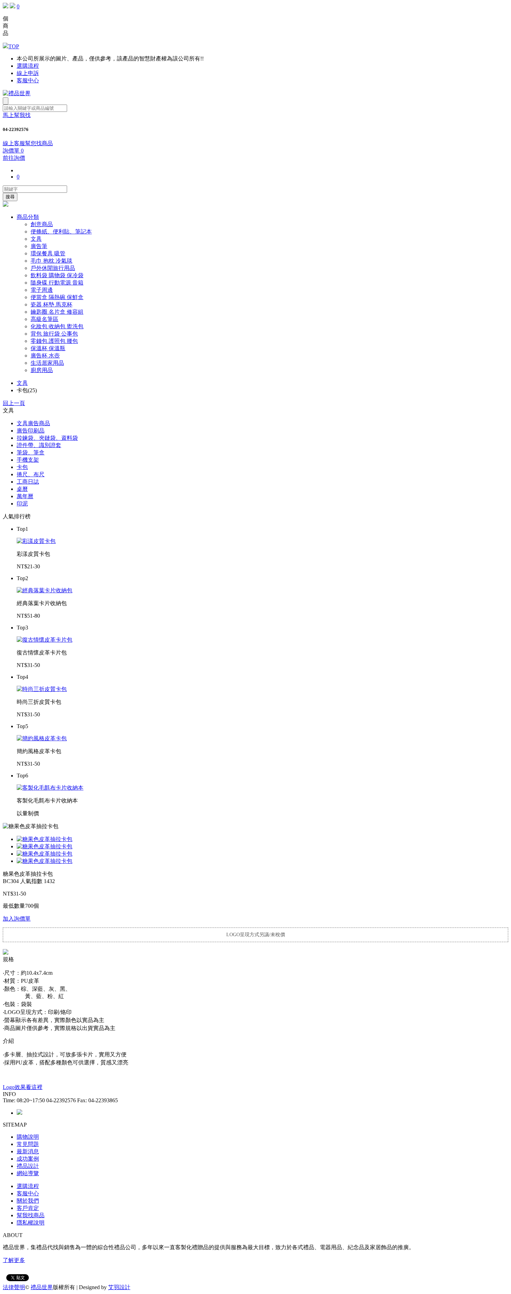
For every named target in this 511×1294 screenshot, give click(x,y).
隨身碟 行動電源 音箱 (57, 283)
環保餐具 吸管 (48, 253)
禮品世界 (42, 1287)
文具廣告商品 (33, 423)
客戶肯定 (28, 1208)
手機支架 (28, 460)
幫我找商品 (30, 1215)
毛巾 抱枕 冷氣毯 (51, 261)
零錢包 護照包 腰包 (54, 341)
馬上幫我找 (17, 115)
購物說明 (28, 1137)
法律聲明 (14, 1287)
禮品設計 (28, 1166)
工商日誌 (28, 482)
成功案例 (28, 1159)
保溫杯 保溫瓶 (48, 348)
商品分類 (28, 217)
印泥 (22, 503)
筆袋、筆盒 (30, 452)
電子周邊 (42, 290)
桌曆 (22, 489)
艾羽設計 (119, 1287)
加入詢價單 (17, 919)
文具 (36, 239)
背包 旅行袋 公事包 (54, 334)
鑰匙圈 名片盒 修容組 (57, 312)
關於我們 (28, 1201)
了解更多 (14, 1260)
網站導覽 (28, 1173)
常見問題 (28, 1144)
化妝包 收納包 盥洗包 (57, 326)
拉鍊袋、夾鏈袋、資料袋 (47, 438)
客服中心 (28, 80)
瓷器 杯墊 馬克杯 (51, 304)
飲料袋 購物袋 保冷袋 (57, 275)
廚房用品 (42, 370)
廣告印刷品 (30, 431)
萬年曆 (25, 496)
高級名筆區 (44, 319)
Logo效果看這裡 (22, 1087)
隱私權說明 (30, 1223)
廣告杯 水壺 (45, 355)
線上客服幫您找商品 (28, 143)
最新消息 (28, 1151)
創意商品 (42, 224)
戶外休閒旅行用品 (53, 268)
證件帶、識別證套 (39, 445)
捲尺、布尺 (30, 474)
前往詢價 (14, 158)
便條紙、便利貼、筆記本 (61, 231)
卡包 (22, 467)
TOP (13, 46)
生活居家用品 (47, 363)
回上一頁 (14, 403)
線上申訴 (28, 73)
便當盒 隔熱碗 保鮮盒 (57, 297)
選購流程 (28, 66)
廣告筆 (39, 246)
